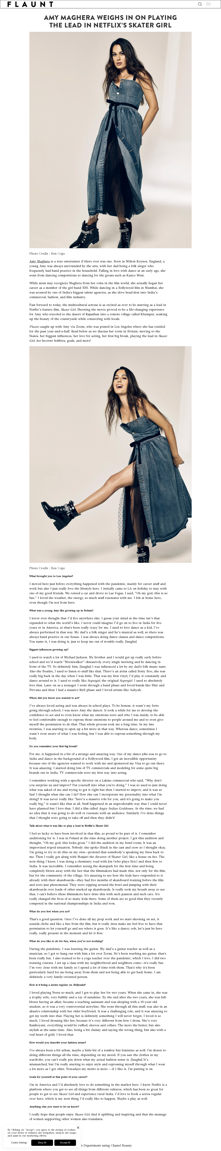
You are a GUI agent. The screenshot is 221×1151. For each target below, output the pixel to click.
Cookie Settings (19, 1142)
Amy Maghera (39, 261)
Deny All (42, 1142)
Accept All (65, 1142)
